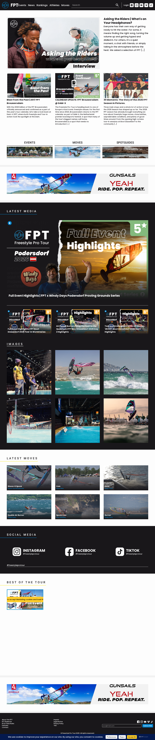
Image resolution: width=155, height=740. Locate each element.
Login (126, 5)
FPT (14, 5)
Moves (65, 5)
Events (22, 5)
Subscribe (147, 726)
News (31, 5)
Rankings (42, 5)
